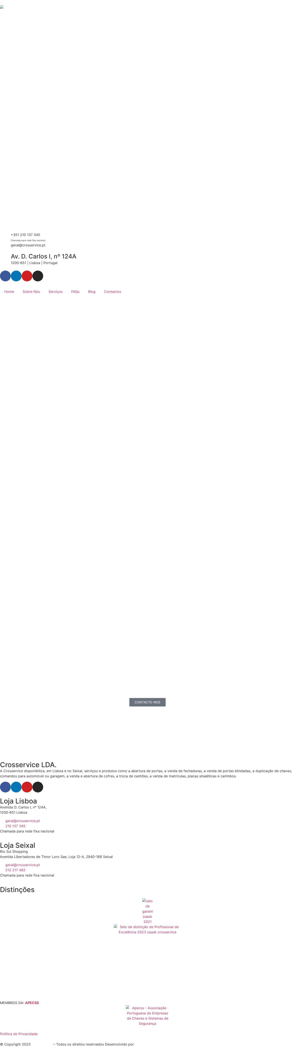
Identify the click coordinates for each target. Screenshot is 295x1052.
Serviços (56, 291)
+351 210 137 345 (25, 235)
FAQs (75, 291)
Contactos (112, 291)
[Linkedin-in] (16, 276)
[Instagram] (37, 276)
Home (9, 291)
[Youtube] (27, 276)
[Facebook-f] (5, 276)
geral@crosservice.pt (28, 245)
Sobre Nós (31, 291)
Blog (91, 291)
